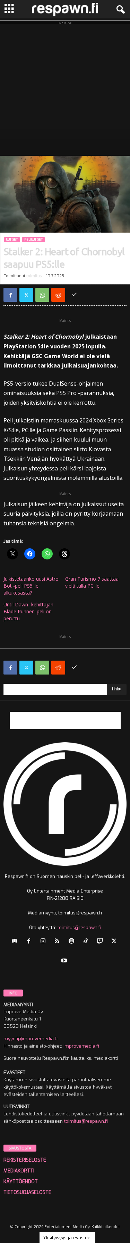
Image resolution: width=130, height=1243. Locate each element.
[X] (26, 295)
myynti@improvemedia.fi (30, 1039)
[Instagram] (44, 942)
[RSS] (59, 942)
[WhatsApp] (42, 295)
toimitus (34, 276)
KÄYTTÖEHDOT (20, 1181)
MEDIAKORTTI (18, 1171)
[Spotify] (73, 942)
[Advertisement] (65, 88)
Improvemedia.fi (81, 1046)
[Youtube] (65, 961)
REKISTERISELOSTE (24, 1160)
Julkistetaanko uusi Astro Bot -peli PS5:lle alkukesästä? (31, 585)
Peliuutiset (33, 239)
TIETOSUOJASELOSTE (27, 1192)
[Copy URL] (74, 295)
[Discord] (16, 942)
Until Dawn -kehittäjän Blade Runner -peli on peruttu (28, 611)
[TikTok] (87, 942)
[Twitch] (101, 942)
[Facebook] (10, 295)
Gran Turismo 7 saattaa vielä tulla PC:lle (92, 582)
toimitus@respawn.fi (79, 927)
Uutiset (12, 239)
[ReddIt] (58, 295)
